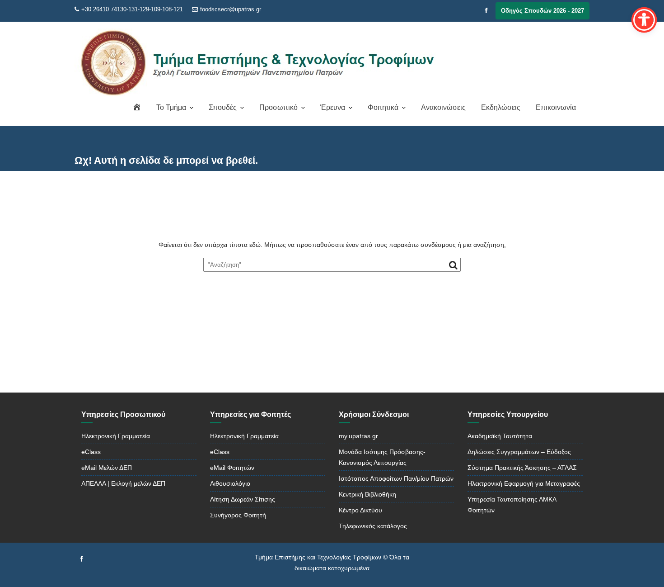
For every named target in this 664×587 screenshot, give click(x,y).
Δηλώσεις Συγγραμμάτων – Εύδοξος (519, 451)
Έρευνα (332, 107)
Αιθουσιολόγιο (230, 483)
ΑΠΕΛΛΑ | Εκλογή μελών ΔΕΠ (123, 483)
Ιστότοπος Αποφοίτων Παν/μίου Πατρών (396, 478)
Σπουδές (223, 107)
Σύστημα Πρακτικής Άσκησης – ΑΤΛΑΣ (522, 467)
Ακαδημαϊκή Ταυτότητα (500, 436)
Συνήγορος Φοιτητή (238, 515)
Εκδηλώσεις (500, 107)
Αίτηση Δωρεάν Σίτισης (242, 499)
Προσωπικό (278, 107)
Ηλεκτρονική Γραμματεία (115, 436)
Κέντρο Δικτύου (360, 510)
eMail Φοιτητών (232, 467)
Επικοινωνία (556, 107)
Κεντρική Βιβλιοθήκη (367, 494)
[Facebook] (486, 11)
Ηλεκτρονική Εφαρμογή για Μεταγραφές (524, 483)
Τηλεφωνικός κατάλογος (373, 526)
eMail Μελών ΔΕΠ (106, 467)
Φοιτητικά (383, 107)
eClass (91, 451)
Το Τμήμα (171, 107)
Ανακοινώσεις (443, 107)
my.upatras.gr (358, 436)
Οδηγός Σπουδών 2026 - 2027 (542, 10)
